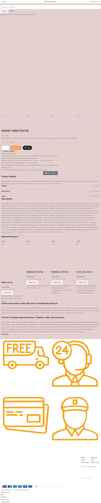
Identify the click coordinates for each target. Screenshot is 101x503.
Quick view (9, 278)
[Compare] (3, 278)
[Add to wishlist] (14, 278)
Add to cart (16, 147)
